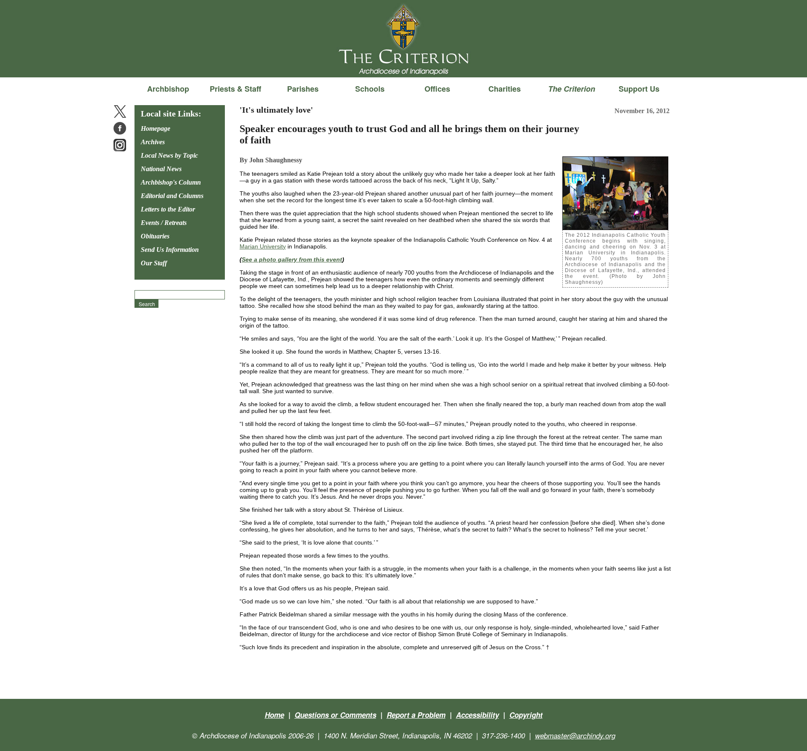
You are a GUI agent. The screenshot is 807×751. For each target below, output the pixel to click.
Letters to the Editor (168, 209)
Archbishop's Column (171, 182)
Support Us (639, 88)
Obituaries (155, 236)
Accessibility (477, 715)
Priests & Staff (235, 88)
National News (161, 168)
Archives (153, 141)
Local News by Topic (169, 155)
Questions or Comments (335, 715)
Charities (504, 88)
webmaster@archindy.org (575, 735)
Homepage (155, 128)
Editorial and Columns (172, 195)
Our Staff (154, 263)
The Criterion (403, 63)
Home (274, 715)
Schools (370, 88)
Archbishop (168, 88)
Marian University (263, 246)
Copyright (526, 715)
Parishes (303, 88)
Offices (437, 88)
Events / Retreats (164, 222)
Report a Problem (416, 715)
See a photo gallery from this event (292, 259)
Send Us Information (170, 249)
